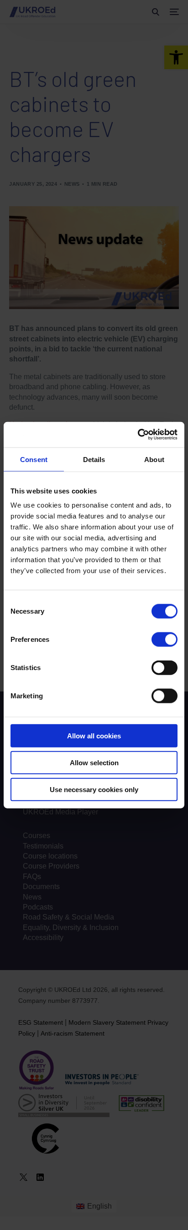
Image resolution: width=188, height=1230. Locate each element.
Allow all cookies (94, 736)
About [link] (154, 459)
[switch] (164, 639)
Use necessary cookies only (94, 789)
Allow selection (94, 762)
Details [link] (94, 459)
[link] (138, 435)
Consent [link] (33, 459)
